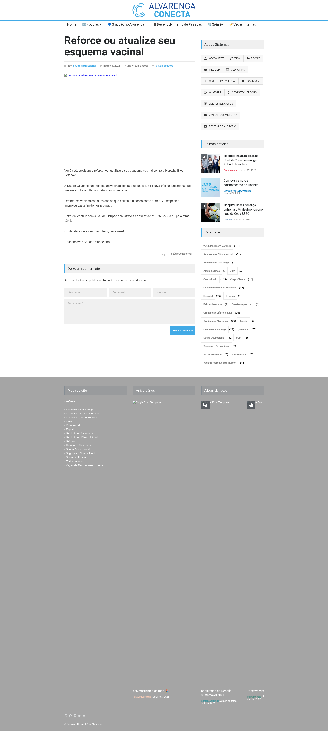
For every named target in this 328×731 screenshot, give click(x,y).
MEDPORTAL (238, 69)
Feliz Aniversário (212, 304)
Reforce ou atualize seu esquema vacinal (119, 46)
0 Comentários (164, 65)
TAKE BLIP (214, 69)
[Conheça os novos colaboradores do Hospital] (210, 187)
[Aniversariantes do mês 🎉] (153, 543)
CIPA (232, 271)
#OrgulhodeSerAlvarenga (237, 190)
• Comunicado (72, 425)
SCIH (238, 337)
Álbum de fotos (211, 271)
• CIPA (68, 421)
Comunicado (230, 170)
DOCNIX (255, 58)
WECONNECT (216, 58)
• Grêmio (69, 441)
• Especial (70, 429)
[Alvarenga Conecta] (164, 11)
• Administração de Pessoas (81, 417)
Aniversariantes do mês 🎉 (151, 691)
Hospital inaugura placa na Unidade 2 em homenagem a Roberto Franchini (242, 160)
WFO (211, 81)
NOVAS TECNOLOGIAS (244, 92)
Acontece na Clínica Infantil (218, 254)
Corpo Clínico (237, 279)
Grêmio (228, 219)
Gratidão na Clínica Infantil (217, 312)
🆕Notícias (90, 24)
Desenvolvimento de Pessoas (219, 287)
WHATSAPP (215, 92)
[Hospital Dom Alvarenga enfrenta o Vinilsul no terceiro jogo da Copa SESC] (210, 212)
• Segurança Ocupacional (79, 453)
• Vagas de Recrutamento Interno (84, 465)
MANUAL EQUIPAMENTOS (223, 115)
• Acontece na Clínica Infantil (81, 413)
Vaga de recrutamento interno (219, 363)
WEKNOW (230, 81)
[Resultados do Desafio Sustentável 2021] (221, 543)
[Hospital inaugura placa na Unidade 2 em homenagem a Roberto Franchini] (210, 163)
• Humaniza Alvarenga (77, 445)
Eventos (230, 296)
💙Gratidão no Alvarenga (125, 24)
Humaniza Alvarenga (214, 329)
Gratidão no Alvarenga (215, 321)
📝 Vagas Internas (242, 24)
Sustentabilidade (212, 354)
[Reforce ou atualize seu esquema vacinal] (129, 116)
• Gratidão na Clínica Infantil (81, 437)
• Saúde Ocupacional (77, 449)
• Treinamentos (73, 461)
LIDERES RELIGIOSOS (221, 103)
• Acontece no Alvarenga (79, 409)
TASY (237, 58)
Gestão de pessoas (242, 304)
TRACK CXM (252, 81)
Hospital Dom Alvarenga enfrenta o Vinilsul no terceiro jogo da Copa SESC (243, 209)
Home (71, 24)
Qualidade (243, 329)
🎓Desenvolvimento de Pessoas (177, 24)
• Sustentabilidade (75, 457)
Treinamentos (239, 354)
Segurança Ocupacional (216, 346)
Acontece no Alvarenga (216, 262)
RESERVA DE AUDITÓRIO (222, 126)
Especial (208, 296)
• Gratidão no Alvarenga (78, 433)
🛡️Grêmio (215, 24)
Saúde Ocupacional (84, 65)
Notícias (69, 401)
